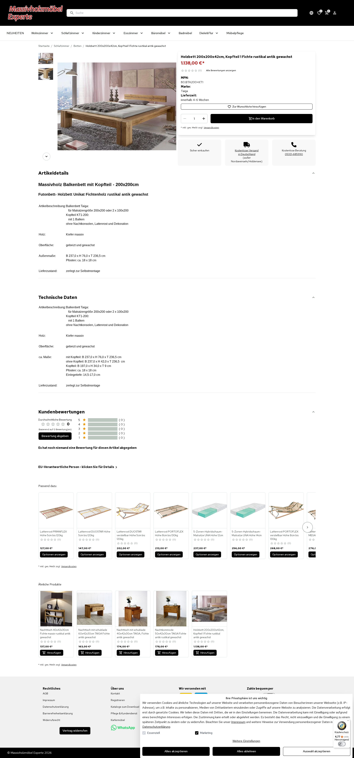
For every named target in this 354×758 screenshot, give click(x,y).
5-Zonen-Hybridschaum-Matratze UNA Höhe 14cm (247, 533)
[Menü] (348, 721)
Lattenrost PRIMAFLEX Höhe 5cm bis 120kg (53, 533)
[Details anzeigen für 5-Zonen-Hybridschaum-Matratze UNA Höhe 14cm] (248, 510)
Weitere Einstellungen (246, 741)
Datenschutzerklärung (156, 727)
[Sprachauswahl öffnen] (311, 13)
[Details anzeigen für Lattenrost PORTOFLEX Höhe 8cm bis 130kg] (171, 510)
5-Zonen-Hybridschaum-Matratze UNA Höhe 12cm (208, 533)
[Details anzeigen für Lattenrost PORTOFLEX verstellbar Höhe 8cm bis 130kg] (286, 510)
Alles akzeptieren (176, 751)
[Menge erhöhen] (203, 118)
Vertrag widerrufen (75, 731)
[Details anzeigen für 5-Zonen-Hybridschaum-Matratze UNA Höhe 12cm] (209, 510)
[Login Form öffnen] (334, 13)
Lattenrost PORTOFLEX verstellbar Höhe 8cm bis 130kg (284, 535)
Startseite (44, 46)
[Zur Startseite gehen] (35, 13)
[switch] (342, 744)
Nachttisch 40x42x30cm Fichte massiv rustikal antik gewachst (55, 633)
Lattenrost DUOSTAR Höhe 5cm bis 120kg (94, 533)
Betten (77, 46)
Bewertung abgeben (55, 436)
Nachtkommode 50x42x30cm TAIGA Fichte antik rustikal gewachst (170, 633)
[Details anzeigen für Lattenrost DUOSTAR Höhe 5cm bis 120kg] (94, 510)
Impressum (238, 722)
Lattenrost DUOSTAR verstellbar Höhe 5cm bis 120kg (131, 535)
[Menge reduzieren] (184, 118)
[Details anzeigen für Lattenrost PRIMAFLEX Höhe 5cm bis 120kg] (56, 510)
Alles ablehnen (246, 751)
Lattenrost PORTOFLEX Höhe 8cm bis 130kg (169, 533)
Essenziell (153, 733)
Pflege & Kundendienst (124, 713)
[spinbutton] (194, 118)
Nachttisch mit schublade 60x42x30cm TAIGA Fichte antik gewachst (94, 633)
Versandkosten (211, 127)
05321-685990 (294, 154)
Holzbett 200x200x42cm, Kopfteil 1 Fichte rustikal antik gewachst (208, 633)
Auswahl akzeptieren (316, 751)
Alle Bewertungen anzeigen (221, 70)
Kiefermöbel (118, 720)
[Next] (46, 156)
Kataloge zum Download (125, 706)
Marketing (206, 733)
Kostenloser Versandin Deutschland (246, 152)
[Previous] (46, 56)
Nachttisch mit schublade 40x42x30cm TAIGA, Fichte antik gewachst (133, 633)
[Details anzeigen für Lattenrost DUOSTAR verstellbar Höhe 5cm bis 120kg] (133, 510)
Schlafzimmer (61, 46)
